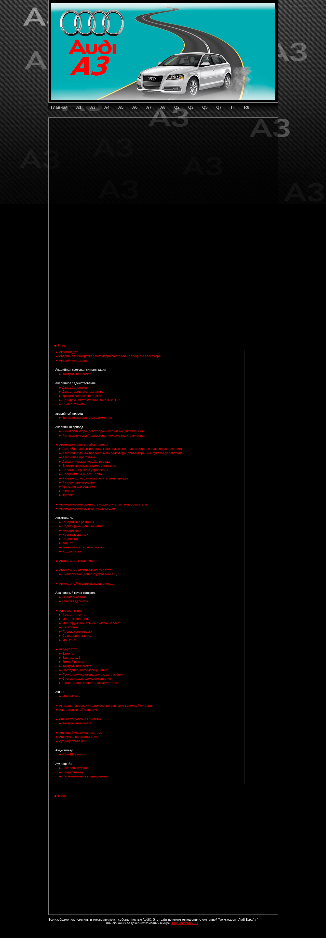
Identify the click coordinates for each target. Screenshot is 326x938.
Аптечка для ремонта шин (76, 737)
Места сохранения (74, 619)
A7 (149, 107)
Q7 (219, 107)
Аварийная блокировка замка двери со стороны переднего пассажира (108, 356)
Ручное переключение (77, 482)
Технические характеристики (81, 547)
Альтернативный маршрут (76, 710)
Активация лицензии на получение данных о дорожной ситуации (104, 705)
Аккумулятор (66, 649)
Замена (66, 653)
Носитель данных (73, 534)
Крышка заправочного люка (80, 396)
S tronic (66, 491)
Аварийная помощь (71, 360)
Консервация (70, 530)
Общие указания (73, 597)
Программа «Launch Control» (81, 474)
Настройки (68, 627)
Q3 (191, 107)
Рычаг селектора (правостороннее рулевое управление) (102, 435)
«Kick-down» (69, 696)
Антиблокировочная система (78, 719)
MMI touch (68, 640)
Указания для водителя (78, 486)
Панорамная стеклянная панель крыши (89, 400)
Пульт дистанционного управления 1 (87, 574)
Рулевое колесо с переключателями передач (93, 478)
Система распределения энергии (85, 678)
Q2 (177, 107)
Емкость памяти (72, 615)
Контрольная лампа (75, 374)
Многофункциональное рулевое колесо (89, 623)
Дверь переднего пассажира (81, 391)
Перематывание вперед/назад (83, 776)
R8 (246, 107)
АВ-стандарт (66, 352)
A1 (79, 107)
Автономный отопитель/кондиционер (84, 583)
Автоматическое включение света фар (85, 508)
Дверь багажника (73, 387)
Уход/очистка (70, 551)
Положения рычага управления (83, 470)
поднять (66, 543)
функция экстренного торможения (85, 417)
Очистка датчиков (73, 601)
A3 (93, 107)
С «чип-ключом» (72, 404)
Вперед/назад (71, 772)
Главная (59, 107)
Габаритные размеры (76, 522)
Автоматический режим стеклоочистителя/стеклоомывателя (101, 504)
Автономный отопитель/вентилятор (83, 570)
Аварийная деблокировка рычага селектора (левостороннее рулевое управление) (120, 449)
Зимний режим (71, 662)
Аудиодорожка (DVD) (72, 741)
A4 (107, 107)
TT (232, 107)
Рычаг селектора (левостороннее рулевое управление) (101, 431)
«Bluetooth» (72, 754)
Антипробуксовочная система (78, 733)
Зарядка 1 (68, 657)
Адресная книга (68, 610)
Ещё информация (184, 923)
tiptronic (66, 495)
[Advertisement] (127, 139)
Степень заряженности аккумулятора (88, 683)
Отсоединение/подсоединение (83, 670)
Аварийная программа (77, 457)
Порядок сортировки (75, 631)
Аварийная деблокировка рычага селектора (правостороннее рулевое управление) (121, 453)
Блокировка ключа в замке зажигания (87, 465)
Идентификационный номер (81, 526)
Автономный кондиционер (76, 561)
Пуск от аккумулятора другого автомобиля (91, 674)
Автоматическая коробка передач (81, 445)
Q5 (205, 107)
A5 (121, 107)
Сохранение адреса (75, 636)
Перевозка (68, 539)
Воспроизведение (74, 768)
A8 (163, 107)
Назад (59, 345)
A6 (135, 107)
